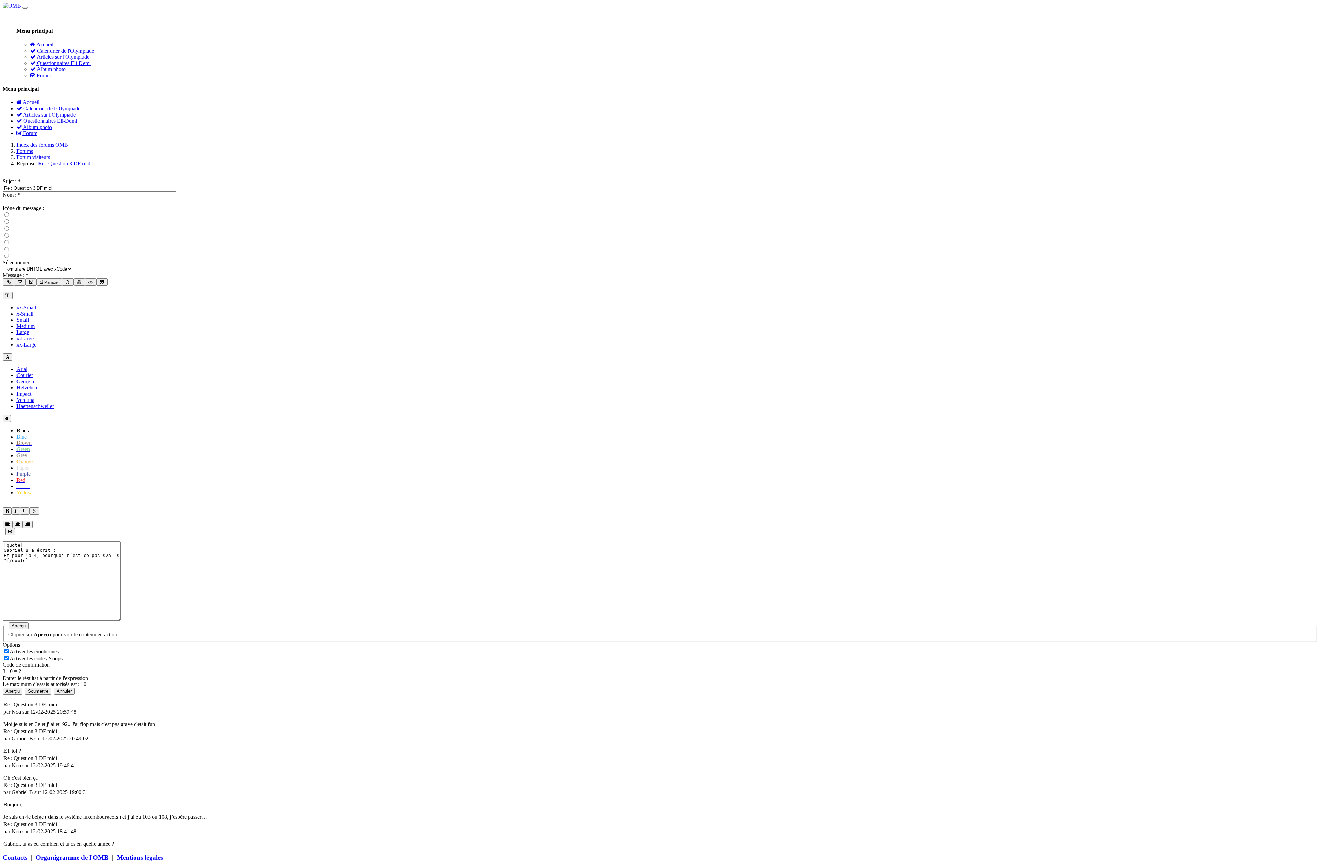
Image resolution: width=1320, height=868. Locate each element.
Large (22, 332)
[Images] (31, 282)
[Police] (7, 357)
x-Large (25, 338)
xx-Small (26, 307)
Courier (24, 375)
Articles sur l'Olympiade (62, 57)
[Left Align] (7, 511)
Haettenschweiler (35, 406)
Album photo (51, 69)
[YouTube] (79, 282)
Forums (24, 151)
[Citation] (102, 282)
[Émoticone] (67, 282)
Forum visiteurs (33, 157)
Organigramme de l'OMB (72, 857)
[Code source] (90, 282)
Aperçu (19, 625)
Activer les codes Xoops (37, 658)
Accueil (44, 44)
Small (22, 320)
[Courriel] (19, 282)
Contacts (15, 857)
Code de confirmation (26, 665)
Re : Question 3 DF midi (65, 163)
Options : (13, 645)
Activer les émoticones (35, 652)
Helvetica (26, 388)
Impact (23, 394)
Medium (25, 326)
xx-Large (26, 345)
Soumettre (38, 691)
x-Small (24, 314)
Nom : (12, 195)
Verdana (25, 400)
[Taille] (8, 295)
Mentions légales (140, 857)
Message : (16, 275)
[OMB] (12, 6)
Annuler (64, 691)
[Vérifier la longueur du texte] (10, 531)
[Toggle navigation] (25, 8)
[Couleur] (7, 418)
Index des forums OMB (42, 145)
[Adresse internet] (8, 282)
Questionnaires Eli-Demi (63, 63)
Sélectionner (16, 262)
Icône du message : (23, 208)
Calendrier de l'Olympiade (65, 51)
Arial (22, 369)
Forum (43, 75)
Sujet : (12, 181)
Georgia (25, 381)
